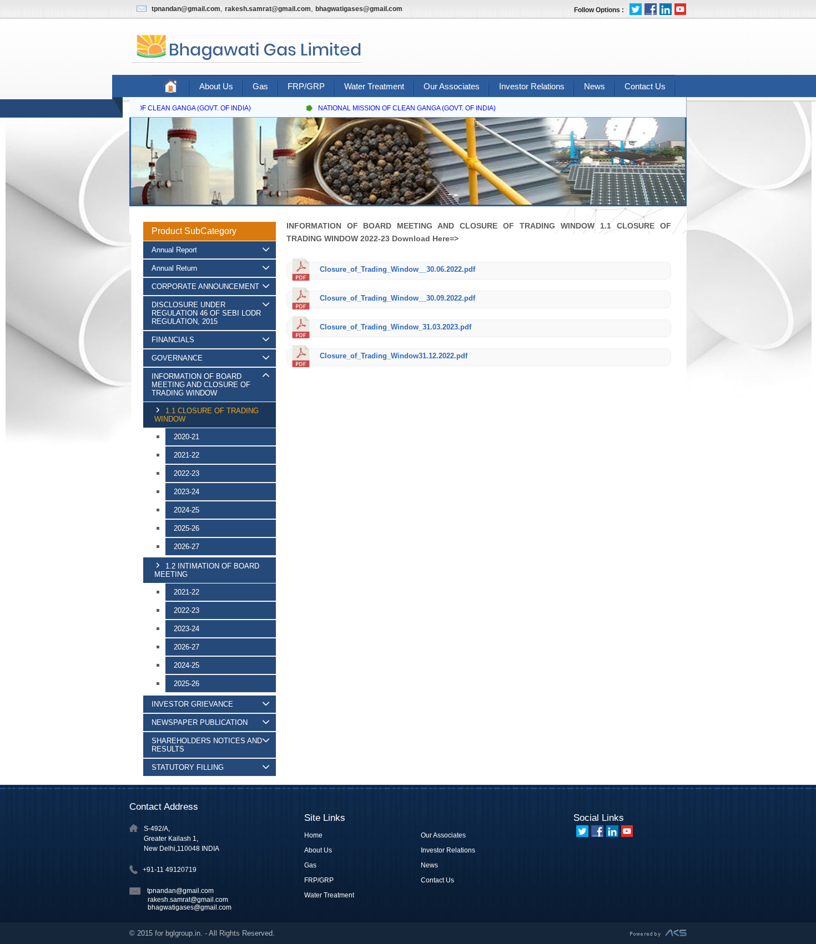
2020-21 (186, 437)
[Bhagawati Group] (245, 61)
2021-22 (186, 455)
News (594, 86)
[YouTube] (680, 9)
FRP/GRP (306, 86)
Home (313, 835)
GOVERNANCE (177, 358)
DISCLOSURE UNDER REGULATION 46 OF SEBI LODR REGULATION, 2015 (206, 313)
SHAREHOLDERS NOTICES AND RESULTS (207, 745)
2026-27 (186, 546)
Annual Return (174, 268)
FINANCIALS (173, 340)
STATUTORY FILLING (188, 767)
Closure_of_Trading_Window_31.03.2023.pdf (394, 327)
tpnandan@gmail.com (186, 9)
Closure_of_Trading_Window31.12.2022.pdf (392, 356)
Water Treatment (374, 86)
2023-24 (186, 492)
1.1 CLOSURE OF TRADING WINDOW (206, 415)
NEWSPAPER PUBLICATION (200, 722)
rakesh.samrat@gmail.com (268, 9)
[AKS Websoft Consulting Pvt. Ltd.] (658, 934)
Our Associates (452, 86)
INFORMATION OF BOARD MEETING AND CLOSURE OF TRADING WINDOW (201, 384)
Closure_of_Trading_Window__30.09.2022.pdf (396, 298)
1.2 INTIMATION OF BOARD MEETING (206, 570)
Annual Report (174, 250)
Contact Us (645, 86)
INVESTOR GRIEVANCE (192, 704)
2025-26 (186, 528)
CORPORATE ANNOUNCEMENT (205, 286)
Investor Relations (532, 86)
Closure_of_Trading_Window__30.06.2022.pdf (396, 269)
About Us (216, 86)
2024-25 (186, 510)
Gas (260, 86)
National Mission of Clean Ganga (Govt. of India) (153, 108)
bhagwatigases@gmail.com (358, 9)
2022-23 (186, 473)
